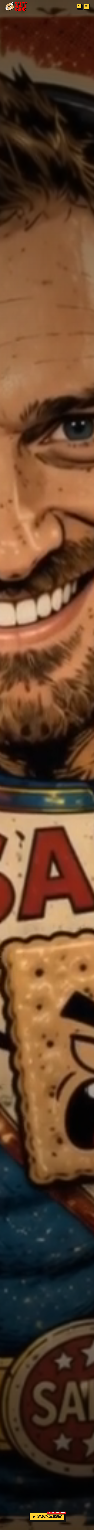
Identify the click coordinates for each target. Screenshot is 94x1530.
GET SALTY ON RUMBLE (48, 1516)
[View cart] (79, 6)
